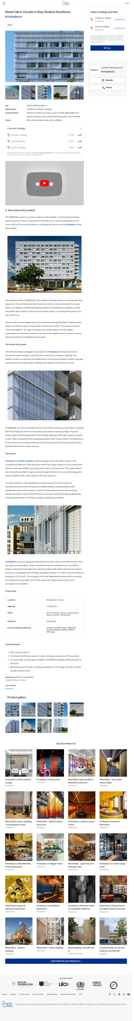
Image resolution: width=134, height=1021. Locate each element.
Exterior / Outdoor (19, 680)
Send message (107, 116)
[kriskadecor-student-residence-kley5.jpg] (28, 726)
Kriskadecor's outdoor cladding (19, 461)
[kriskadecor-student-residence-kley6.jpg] (77, 92)
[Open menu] (3, 3)
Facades (8, 680)
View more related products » (66, 961)
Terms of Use (39, 153)
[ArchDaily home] (66, 3)
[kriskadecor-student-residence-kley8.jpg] (12, 726)
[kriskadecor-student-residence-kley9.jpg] (12, 92)
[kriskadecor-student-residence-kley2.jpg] (28, 92)
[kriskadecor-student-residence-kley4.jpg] (61, 92)
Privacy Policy (48, 153)
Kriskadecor (13, 16)
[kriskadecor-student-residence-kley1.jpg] (61, 726)
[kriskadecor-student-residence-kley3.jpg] (44, 726)
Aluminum (9, 688)
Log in (127, 3)
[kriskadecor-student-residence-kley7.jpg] (44, 92)
